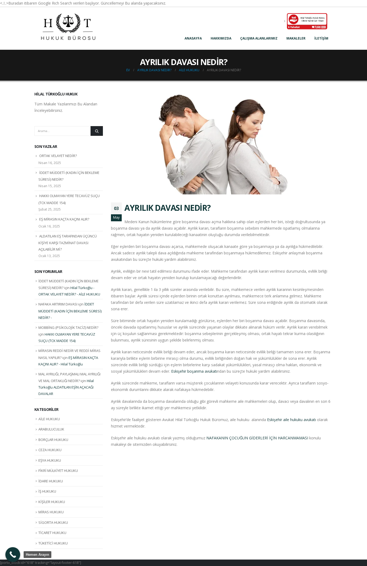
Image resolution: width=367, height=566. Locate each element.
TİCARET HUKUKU (52, 532)
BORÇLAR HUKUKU (53, 439)
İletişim (321, 38)
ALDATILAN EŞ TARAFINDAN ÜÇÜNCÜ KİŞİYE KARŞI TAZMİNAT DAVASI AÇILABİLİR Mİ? (67, 243)
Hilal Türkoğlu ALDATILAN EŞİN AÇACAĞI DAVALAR (66, 387)
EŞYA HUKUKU (49, 460)
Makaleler (295, 38)
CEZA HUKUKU (50, 449)
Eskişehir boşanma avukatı (194, 371)
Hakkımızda (221, 38)
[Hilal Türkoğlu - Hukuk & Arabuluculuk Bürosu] (68, 28)
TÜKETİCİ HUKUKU (53, 543)
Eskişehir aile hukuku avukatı (291, 419)
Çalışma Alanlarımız (259, 38)
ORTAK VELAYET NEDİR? (58, 155)
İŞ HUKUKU (47, 491)
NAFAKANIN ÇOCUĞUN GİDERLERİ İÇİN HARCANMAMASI (257, 437)
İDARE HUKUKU (50, 481)
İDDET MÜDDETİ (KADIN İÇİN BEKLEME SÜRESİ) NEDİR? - (70, 311)
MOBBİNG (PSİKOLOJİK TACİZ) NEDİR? (68, 327)
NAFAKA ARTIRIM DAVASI (57, 304)
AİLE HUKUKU (49, 419)
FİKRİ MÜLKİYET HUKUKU (58, 470)
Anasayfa (193, 38)
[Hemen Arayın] (12, 554)
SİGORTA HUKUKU (53, 522)
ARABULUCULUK (51, 429)
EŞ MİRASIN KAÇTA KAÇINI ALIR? (64, 219)
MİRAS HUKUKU (51, 512)
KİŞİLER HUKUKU (51, 501)
